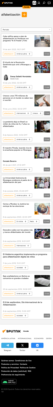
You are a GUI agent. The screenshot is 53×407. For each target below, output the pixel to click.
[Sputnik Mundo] (7, 4)
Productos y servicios (10, 364)
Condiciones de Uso (23, 360)
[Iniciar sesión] (38, 2)
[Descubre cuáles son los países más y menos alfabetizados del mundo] (42, 234)
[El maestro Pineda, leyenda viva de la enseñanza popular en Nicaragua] (42, 153)
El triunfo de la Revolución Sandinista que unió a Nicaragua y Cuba (17, 64)
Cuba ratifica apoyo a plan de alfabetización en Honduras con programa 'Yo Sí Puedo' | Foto (16, 38)
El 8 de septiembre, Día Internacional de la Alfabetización (22, 303)
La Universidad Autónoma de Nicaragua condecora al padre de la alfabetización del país (17, 180)
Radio (32, 221)
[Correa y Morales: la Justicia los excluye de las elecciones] (42, 209)
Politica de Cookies (28, 367)
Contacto (23, 364)
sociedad (20, 268)
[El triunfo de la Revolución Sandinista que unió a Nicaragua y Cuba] (42, 67)
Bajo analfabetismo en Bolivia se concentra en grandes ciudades (16, 277)
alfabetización (10, 14)
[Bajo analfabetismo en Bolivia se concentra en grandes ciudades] (42, 281)
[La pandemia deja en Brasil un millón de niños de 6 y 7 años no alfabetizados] (42, 126)
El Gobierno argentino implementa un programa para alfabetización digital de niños (25, 255)
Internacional (21, 113)
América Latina (22, 54)
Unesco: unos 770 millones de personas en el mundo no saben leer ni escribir (18, 98)
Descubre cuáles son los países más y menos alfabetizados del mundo (18, 231)
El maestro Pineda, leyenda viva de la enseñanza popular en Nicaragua (17, 149)
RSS (29, 371)
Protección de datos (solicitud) (14, 371)
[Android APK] (9, 382)
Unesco (35, 113)
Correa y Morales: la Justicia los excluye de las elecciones (16, 205)
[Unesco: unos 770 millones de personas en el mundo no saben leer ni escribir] (42, 100)
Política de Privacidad (10, 367)
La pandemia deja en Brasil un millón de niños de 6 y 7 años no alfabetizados (16, 124)
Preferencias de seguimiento (13, 374)
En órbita (20, 221)
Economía (38, 338)
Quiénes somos (7, 360)
